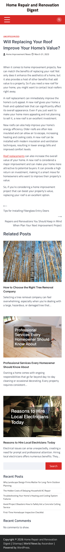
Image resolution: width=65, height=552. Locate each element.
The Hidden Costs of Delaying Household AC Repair (27, 490)
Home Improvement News (18, 54)
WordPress (23, 547)
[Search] (59, 19)
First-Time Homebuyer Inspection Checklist (23, 512)
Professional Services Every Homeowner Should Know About (29, 365)
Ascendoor (47, 543)
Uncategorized (11, 36)
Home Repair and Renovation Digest (32, 7)
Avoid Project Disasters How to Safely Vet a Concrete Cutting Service (31, 505)
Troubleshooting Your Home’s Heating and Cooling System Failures (30, 497)
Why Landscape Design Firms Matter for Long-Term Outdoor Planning (31, 483)
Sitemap (17, 543)
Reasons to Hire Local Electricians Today (29, 442)
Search (54, 466)
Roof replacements (13, 156)
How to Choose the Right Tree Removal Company (28, 289)
